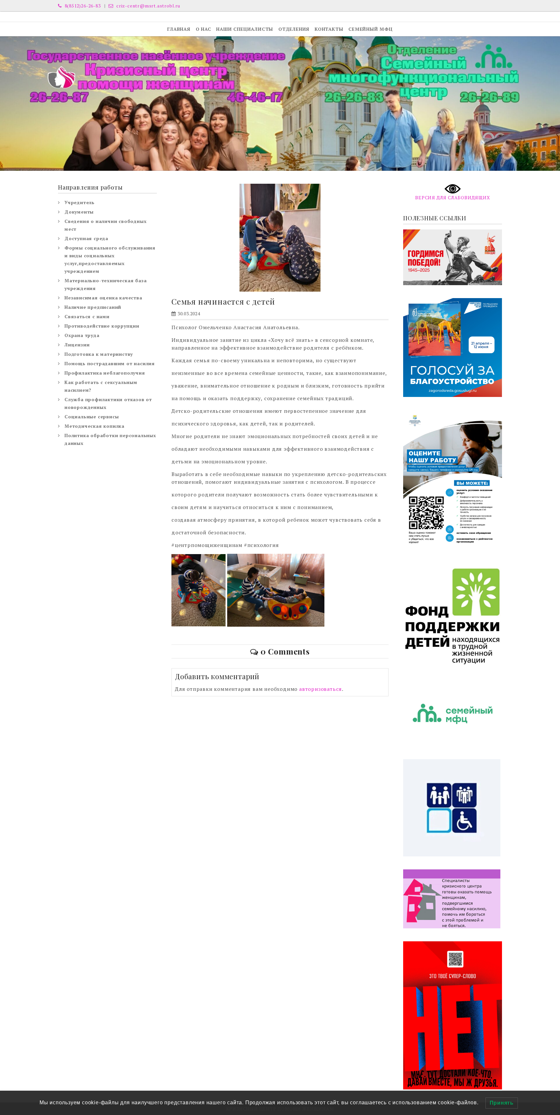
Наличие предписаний (92, 307)
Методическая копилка (94, 426)
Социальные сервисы (91, 416)
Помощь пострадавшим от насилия (109, 363)
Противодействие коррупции (101, 326)
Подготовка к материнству (98, 354)
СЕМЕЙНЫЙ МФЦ (370, 29)
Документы (79, 212)
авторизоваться (320, 688)
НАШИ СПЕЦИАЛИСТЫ (244, 29)
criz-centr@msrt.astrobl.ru (147, 6)
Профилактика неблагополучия (104, 373)
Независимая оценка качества (103, 298)
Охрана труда (81, 335)
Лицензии (76, 345)
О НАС (203, 29)
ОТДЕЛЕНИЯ (293, 29)
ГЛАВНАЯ (179, 29)
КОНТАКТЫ (329, 29)
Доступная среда (86, 238)
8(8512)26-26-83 (82, 6)
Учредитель (79, 202)
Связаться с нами (87, 316)
